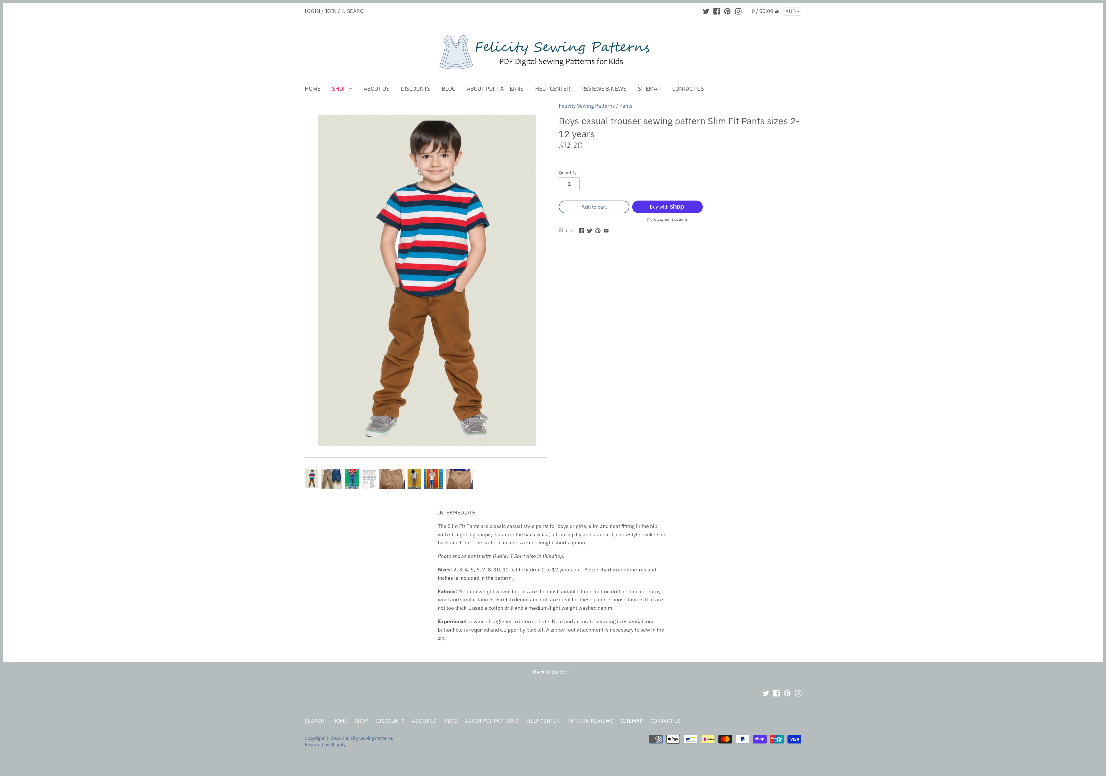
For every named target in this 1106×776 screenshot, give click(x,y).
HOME (339, 721)
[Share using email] (606, 229)
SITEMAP (632, 721)
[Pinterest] (727, 10)
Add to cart (594, 206)
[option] (312, 479)
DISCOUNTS (390, 721)
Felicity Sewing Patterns (587, 105)
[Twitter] (706, 10)
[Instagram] (738, 10)
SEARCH (315, 721)
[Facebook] (716, 10)
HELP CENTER (543, 721)
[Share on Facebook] (581, 229)
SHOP (361, 721)
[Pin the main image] (598, 229)
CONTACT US (665, 721)
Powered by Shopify (325, 744)
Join (331, 11)
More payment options (667, 219)
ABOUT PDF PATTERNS (492, 721)
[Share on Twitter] (589, 229)
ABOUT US (424, 721)
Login (312, 11)
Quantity (568, 172)
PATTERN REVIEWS (590, 721)
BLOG (450, 721)
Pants (625, 105)
